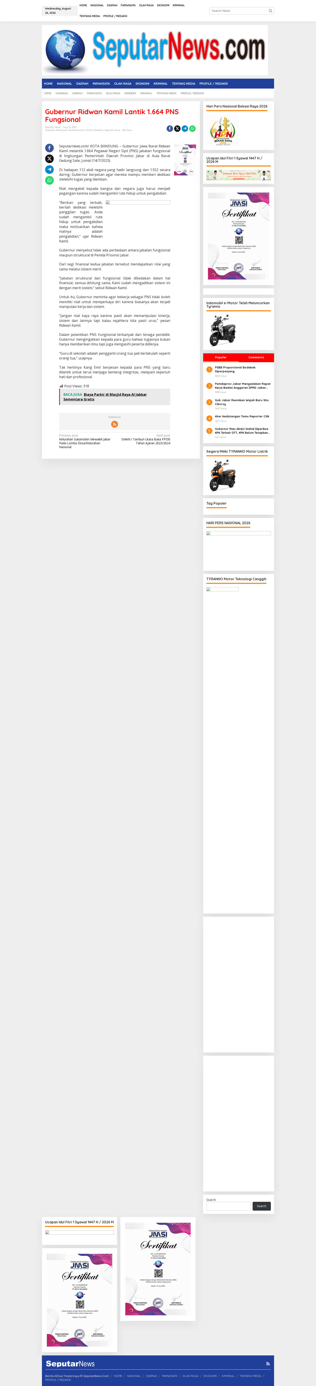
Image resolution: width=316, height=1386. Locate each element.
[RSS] (114, 424)
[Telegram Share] (185, 128)
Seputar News (112, 130)
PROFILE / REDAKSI (58, 1379)
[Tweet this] (177, 128)
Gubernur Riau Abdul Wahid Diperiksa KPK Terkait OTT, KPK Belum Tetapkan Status (241, 431)
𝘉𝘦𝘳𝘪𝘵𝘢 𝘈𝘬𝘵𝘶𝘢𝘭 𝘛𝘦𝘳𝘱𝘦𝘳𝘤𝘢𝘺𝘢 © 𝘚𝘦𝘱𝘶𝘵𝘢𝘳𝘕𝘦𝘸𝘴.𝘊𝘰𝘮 (77, 1376)
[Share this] (170, 128)
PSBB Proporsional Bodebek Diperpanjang (235, 369)
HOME (118, 1376)
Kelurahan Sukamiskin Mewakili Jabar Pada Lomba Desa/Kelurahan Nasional (84, 441)
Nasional (50, 130)
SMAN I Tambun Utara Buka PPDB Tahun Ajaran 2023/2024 (145, 439)
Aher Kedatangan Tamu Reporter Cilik (242, 416)
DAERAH (151, 1376)
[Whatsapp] (192, 128)
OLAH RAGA (190, 1376)
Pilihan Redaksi (94, 130)
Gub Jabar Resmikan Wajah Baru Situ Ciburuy (242, 402)
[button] (270, 10)
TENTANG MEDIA (250, 1376)
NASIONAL (134, 1376)
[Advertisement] (238, 984)
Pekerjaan (61, 130)
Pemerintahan (77, 130)
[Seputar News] (155, 50)
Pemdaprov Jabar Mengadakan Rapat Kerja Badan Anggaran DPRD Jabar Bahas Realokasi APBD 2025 (243, 386)
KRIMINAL (228, 1376)
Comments (256, 357)
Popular (221, 357)
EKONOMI (210, 1376)
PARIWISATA (169, 1376)
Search (211, 1200)
